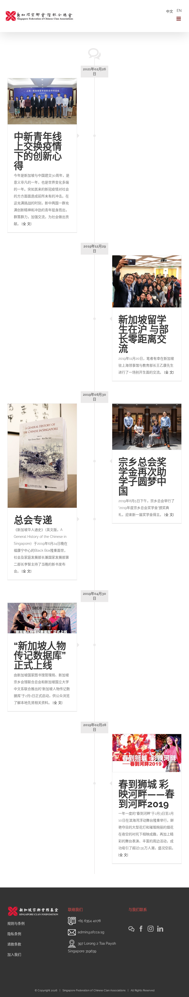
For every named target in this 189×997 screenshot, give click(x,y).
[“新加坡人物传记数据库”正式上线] (42, 618)
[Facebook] (141, 929)
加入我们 (14, 955)
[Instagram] (151, 929)
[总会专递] (42, 456)
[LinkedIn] (160, 929)
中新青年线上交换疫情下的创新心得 (38, 151)
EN (179, 11)
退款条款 (14, 944)
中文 (169, 11)
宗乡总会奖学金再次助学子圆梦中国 (142, 476)
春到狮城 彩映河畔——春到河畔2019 (146, 794)
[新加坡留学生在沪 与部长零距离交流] (146, 281)
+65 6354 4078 (89, 921)
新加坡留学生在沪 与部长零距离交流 (143, 334)
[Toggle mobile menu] (179, 18)
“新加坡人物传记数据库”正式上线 (40, 655)
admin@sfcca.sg (91, 932)
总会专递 (33, 520)
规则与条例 (16, 923)
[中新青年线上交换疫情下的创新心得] (42, 101)
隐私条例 (14, 934)
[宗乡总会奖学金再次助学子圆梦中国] (146, 427)
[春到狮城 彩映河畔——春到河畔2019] (146, 753)
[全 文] (27, 224)
